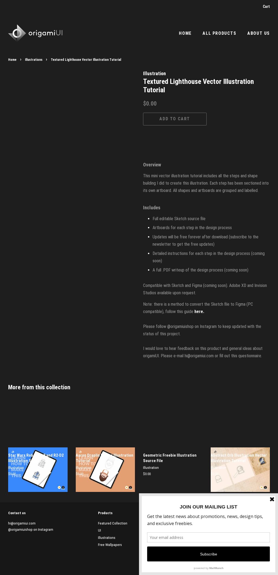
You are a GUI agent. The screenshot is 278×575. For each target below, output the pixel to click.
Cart (266, 6)
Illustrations (33, 60)
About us (258, 33)
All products (219, 33)
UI (99, 530)
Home (185, 33)
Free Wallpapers (110, 544)
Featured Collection (112, 523)
